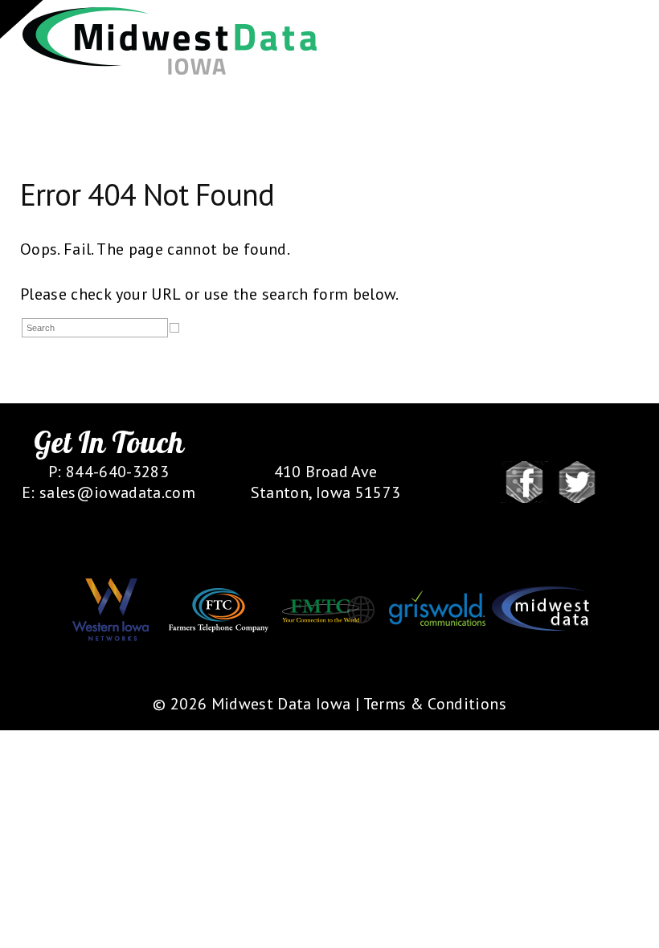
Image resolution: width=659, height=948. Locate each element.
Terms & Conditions (434, 703)
